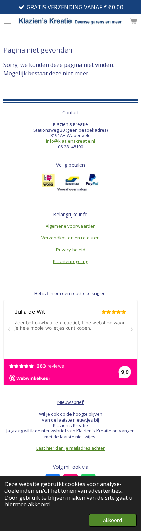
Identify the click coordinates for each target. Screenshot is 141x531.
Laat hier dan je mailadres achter (70, 448)
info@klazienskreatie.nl (70, 141)
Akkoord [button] (112, 520)
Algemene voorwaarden (71, 226)
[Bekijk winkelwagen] (133, 21)
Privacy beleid (70, 250)
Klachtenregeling (70, 261)
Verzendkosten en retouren (70, 238)
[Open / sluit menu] (7, 21)
